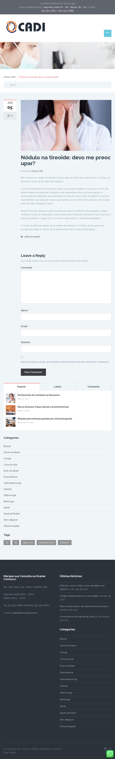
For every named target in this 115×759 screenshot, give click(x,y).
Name (25, 310)
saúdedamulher (46, 542)
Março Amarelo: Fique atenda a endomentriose (43, 407)
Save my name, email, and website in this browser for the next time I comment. (65, 362)
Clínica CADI (9, 77)
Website (25, 342)
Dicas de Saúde (11, 471)
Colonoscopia (10, 464)
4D (15, 542)
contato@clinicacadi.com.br (24, 613)
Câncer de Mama (12, 452)
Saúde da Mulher (12, 513)
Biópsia (7, 446)
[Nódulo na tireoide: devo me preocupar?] (66, 125)
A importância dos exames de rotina (77, 616)
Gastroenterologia (12, 483)
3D (7, 542)
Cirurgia (7, 458)
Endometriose (10, 477)
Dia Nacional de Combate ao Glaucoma (39, 395)
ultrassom (64, 542)
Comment (26, 267)
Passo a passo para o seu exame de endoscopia (83, 606)
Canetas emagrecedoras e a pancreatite (79, 596)
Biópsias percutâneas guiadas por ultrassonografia (45, 418)
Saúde (7, 507)
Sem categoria (11, 520)
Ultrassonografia (32, 236)
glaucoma (28, 542)
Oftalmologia (10, 495)
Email (24, 326)
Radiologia (9, 501)
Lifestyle (8, 489)
